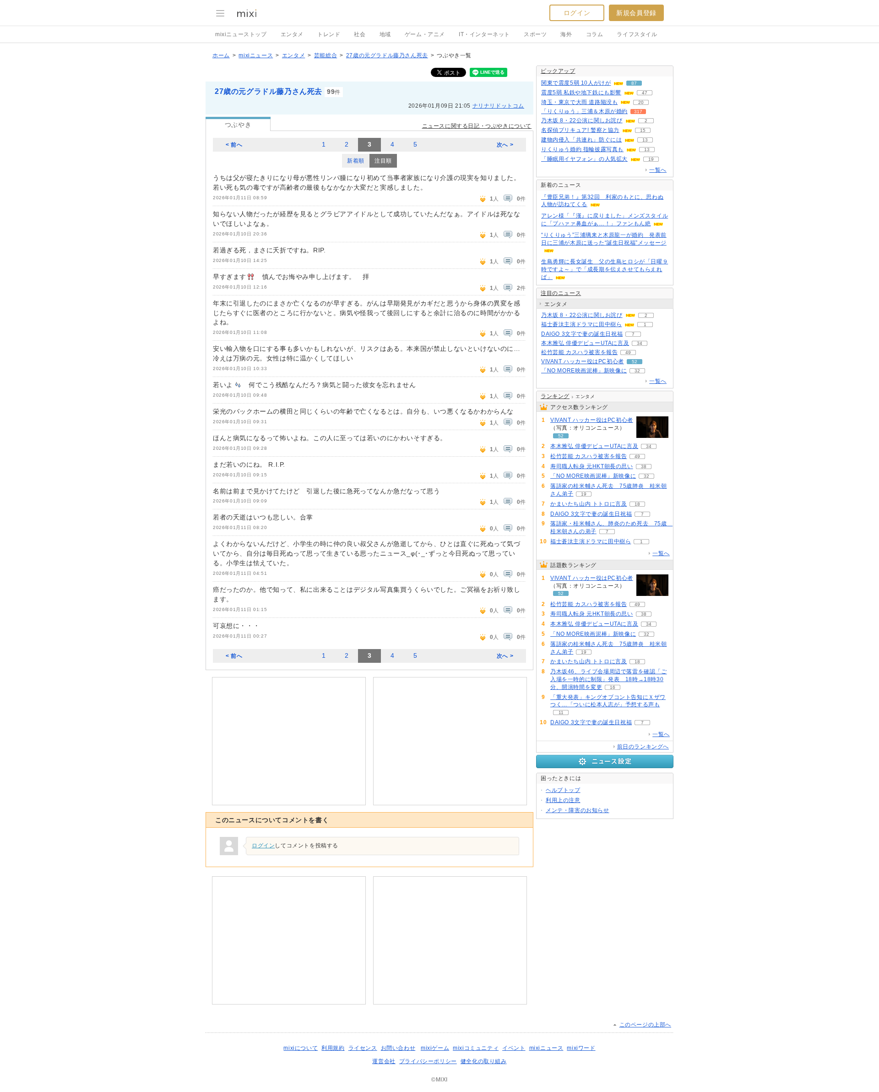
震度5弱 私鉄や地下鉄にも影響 (581, 92)
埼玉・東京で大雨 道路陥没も (579, 102)
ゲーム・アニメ (425, 34)
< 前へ (234, 145)
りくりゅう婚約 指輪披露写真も (582, 149)
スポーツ (535, 34)
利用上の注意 (563, 800)
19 (651, 159)
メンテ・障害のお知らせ (577, 810)
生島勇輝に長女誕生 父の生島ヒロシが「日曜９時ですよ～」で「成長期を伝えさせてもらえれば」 (604, 269)
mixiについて (300, 1048)
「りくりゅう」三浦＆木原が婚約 (584, 111)
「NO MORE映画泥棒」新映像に (584, 370)
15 (643, 130)
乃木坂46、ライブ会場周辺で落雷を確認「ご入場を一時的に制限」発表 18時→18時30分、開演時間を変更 (608, 679)
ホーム (221, 55)
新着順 (355, 161)
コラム (594, 34)
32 (637, 370)
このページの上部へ (645, 1024)
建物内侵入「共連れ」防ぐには (581, 139)
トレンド (328, 34)
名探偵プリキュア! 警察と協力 (580, 130)
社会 (359, 34)
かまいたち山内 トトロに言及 (588, 504)
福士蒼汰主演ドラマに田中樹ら (581, 324)
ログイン (577, 12)
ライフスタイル (637, 34)
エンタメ (292, 34)
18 (637, 504)
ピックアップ (558, 71)
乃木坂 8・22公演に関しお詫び (582, 120)
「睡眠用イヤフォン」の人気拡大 (584, 159)
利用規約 (332, 1048)
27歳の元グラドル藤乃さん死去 (387, 55)
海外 (566, 34)
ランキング (555, 396)
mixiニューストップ (241, 34)
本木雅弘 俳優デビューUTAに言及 (585, 343)
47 (644, 92)
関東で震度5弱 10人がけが (576, 83)
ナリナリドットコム (498, 106)
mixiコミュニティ (476, 1048)
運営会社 (383, 1061)
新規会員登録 (636, 12)
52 (634, 361)
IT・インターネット (484, 34)
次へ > (505, 145)
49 (628, 352)
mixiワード (581, 1048)
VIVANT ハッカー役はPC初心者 (582, 361)
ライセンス (362, 1048)
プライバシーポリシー (428, 1061)
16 (612, 687)
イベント (513, 1048)
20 (641, 102)
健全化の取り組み (484, 1061)
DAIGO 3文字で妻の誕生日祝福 (582, 334)
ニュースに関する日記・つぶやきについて (477, 126)
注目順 (383, 161)
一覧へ (658, 170)
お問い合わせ (398, 1048)
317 (638, 111)
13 (645, 139)
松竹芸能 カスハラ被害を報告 (579, 352)
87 (634, 83)
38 (643, 466)
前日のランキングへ (643, 746)
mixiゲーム (435, 1048)
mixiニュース (256, 55)
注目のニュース (561, 293)
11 (561, 712)
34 (639, 343)
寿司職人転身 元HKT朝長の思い (591, 466)
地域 (385, 34)
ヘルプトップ (563, 790)
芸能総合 (325, 55)
